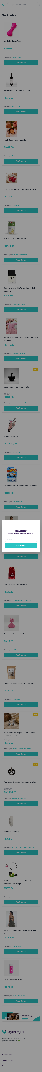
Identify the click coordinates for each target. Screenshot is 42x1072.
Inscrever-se (21, 545)
